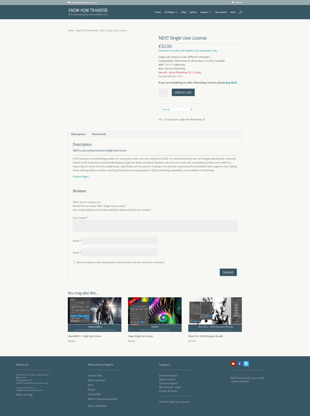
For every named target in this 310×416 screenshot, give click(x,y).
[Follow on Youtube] (233, 363)
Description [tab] (78, 134)
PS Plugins (170, 12)
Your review (80, 217)
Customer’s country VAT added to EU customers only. (188, 50)
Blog (183, 12)
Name (77, 240)
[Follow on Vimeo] (246, 363)
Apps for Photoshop (87, 30)
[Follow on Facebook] (239, 363)
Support (204, 12)
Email (77, 252)
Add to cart (183, 92)
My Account (221, 12)
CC (204, 119)
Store (233, 12)
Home (158, 12)
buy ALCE (231, 82)
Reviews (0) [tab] (99, 134)
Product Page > (81, 176)
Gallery (193, 12)
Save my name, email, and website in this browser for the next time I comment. (121, 262)
